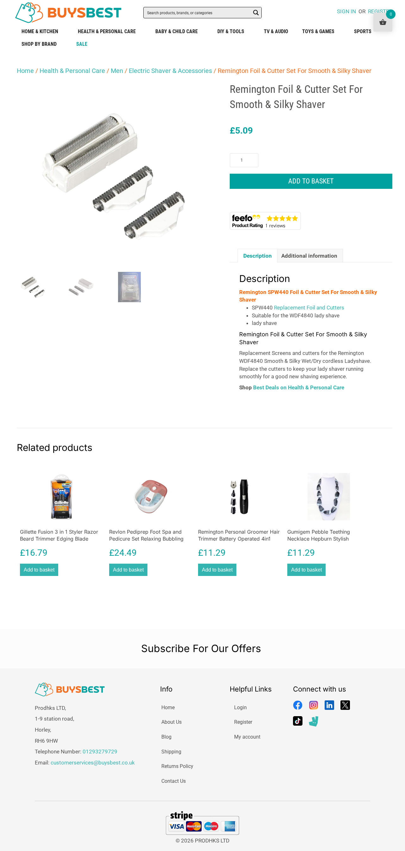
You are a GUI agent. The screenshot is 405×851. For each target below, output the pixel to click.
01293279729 (100, 751)
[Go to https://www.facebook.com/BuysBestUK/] (297, 705)
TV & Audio (276, 31)
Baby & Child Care (176, 31)
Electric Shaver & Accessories (170, 71)
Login (240, 707)
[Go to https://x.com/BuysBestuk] (345, 705)
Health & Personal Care (107, 31)
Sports (362, 31)
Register (243, 722)
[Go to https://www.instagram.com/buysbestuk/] (313, 705)
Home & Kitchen (40, 31)
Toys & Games (318, 31)
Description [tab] (257, 256)
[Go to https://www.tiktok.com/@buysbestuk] (297, 721)
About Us (171, 722)
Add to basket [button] (39, 569)
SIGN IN (346, 11)
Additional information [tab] (309, 256)
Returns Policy (177, 766)
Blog (166, 737)
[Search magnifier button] (256, 12)
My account (247, 737)
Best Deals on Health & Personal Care (298, 387)
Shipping (171, 752)
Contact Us (173, 781)
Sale (81, 44)
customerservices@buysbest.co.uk (93, 762)
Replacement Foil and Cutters (309, 307)
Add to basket (310, 181)
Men (117, 71)
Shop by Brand (39, 44)
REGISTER (380, 11)
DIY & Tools (230, 31)
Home (25, 71)
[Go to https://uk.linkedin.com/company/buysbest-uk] (329, 705)
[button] (199, 93)
